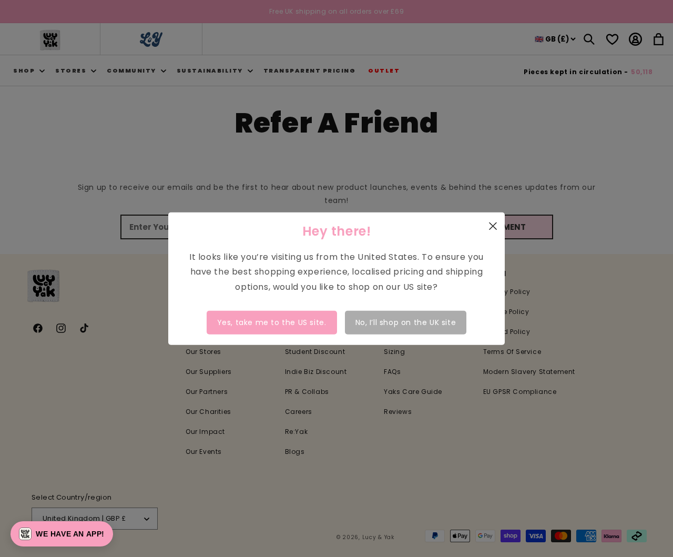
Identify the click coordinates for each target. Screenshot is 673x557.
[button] (62, 533)
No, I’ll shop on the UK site (405, 322)
